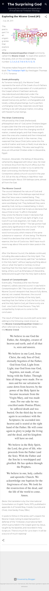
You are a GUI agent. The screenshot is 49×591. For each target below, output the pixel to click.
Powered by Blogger (26, 579)
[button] (45, 17)
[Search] (45, 4)
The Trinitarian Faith (16, 71)
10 (26, 62)
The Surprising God (25, 4)
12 (31, 62)
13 (34, 62)
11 (29, 62)
